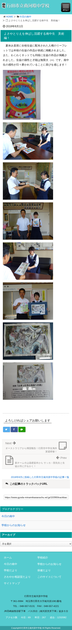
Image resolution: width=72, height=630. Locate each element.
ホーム (8, 557)
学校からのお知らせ (14, 525)
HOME (9, 16)
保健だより (44, 570)
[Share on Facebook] (14, 429)
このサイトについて (49, 576)
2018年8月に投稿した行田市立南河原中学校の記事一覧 (40, 477)
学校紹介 (42, 557)
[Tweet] (6, 429)
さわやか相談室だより (17, 576)
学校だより (10, 570)
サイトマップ (12, 583)
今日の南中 (25, 16)
